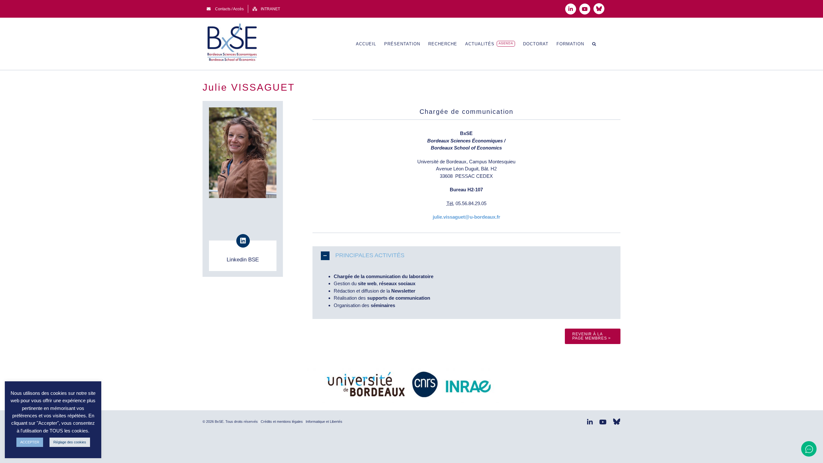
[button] (594, 43)
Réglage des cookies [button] (69, 442)
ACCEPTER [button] (29, 442)
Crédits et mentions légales (282, 421)
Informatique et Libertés (324, 421)
